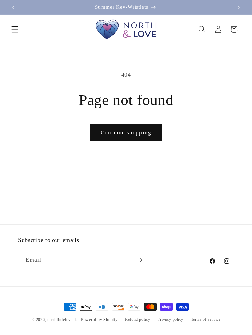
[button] (15, 29)
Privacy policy (170, 319)
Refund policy (137, 319)
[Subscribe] (140, 260)
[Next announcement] (238, 7)
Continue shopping (126, 133)
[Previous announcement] (13, 7)
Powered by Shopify (99, 319)
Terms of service (205, 319)
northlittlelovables (63, 319)
